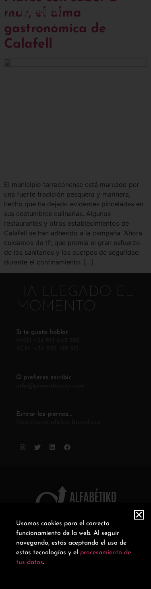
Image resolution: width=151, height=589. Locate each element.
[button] (139, 515)
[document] (75, 294)
